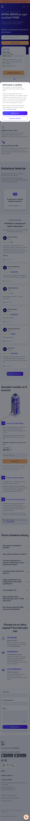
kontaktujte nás (11, 109)
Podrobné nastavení (15, 118)
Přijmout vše (15, 113)
